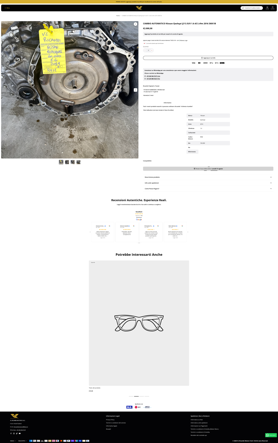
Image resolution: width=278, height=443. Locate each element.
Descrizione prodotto (152, 177)
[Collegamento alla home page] (14, 416)
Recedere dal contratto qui (199, 435)
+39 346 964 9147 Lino (153, 76)
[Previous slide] (4, 90)
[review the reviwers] (109, 226)
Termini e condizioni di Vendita (200, 432)
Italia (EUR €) (21, 441)
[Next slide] (135, 90)
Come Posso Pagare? (152, 189)
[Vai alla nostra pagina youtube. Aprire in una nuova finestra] (20, 433)
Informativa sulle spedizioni (199, 423)
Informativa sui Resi (197, 420)
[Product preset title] (139, 323)
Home (118, 15)
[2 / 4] (67, 162)
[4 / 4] (78, 162)
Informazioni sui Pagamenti (199, 426)
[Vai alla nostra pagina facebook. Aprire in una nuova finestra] (11, 433)
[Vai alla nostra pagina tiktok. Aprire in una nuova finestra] (17, 433)
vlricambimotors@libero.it (21, 427)
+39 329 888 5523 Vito (153, 79)
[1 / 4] (61, 162)
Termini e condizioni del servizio (116, 423)
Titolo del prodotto (94, 388)
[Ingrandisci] (135, 24)
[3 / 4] (72, 162)
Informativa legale (111, 426)
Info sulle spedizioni (152, 183)
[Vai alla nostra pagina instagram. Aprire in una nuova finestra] (14, 433)
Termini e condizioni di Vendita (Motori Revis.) (205, 429)
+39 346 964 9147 (21, 430)
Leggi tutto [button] (102, 237)
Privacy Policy (110, 420)
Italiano (12, 441)
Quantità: (146, 46)
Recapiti (108, 429)
